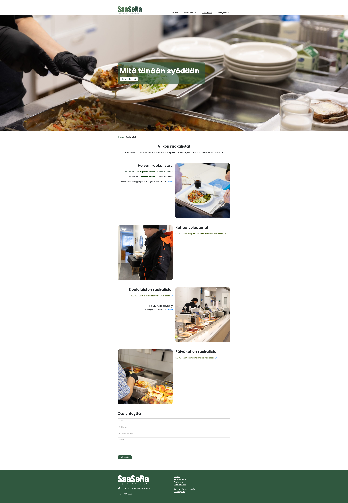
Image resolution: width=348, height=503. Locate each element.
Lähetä (125, 457)
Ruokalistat (207, 12)
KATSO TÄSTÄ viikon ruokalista (199, 234)
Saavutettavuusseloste (184, 489)
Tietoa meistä (190, 12)
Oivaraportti (181, 491)
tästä (170, 181)
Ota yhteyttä (129, 79)
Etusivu (175, 12)
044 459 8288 (126, 494)
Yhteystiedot (223, 12)
